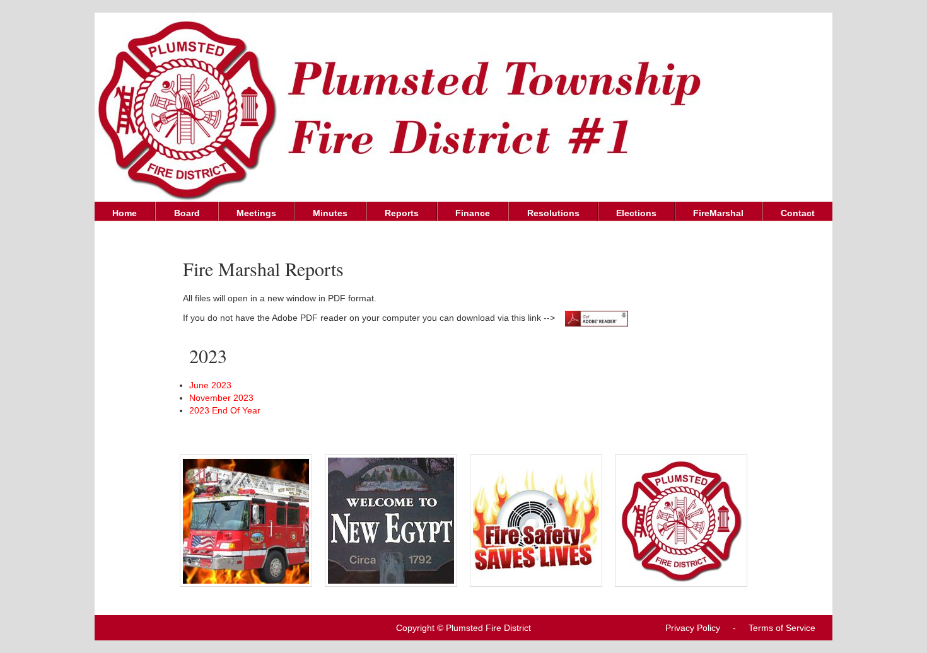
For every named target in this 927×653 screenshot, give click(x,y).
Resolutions (553, 213)
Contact (798, 213)
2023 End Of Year (224, 410)
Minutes (330, 213)
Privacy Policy (692, 628)
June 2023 (210, 385)
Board (187, 213)
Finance (472, 213)
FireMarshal (718, 213)
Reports (402, 213)
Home (124, 213)
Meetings (256, 213)
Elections (636, 213)
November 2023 (221, 398)
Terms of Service (782, 628)
